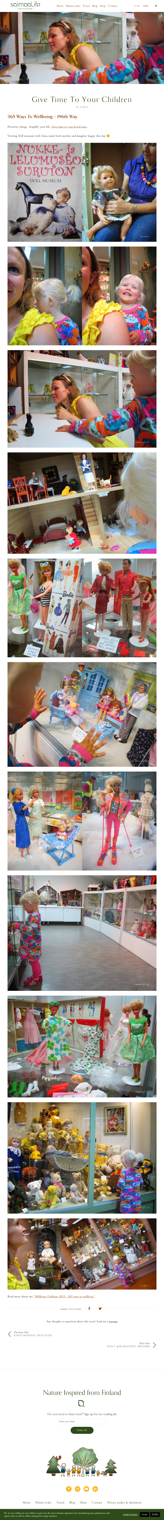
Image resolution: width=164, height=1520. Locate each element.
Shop (103, 6)
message (113, 1321)
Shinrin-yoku (73, 6)
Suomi (137, 5)
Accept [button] (144, 1514)
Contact (112, 6)
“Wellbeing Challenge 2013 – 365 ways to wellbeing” (64, 1296)
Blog (94, 6)
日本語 (145, 5)
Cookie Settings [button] (130, 1514)
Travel (86, 6)
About (59, 6)
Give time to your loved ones (69, 127)
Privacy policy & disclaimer (124, 1503)
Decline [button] (155, 1514)
